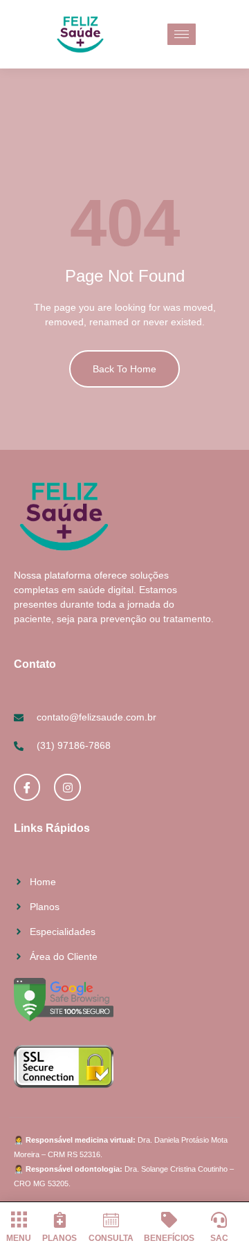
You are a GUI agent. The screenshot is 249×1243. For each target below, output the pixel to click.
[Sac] (219, 1220)
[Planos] (60, 1220)
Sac (219, 1238)
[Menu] (19, 1220)
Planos (59, 1238)
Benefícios (169, 1238)
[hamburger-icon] (181, 34)
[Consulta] (111, 1220)
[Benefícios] (169, 1220)
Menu (18, 1238)
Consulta (111, 1238)
